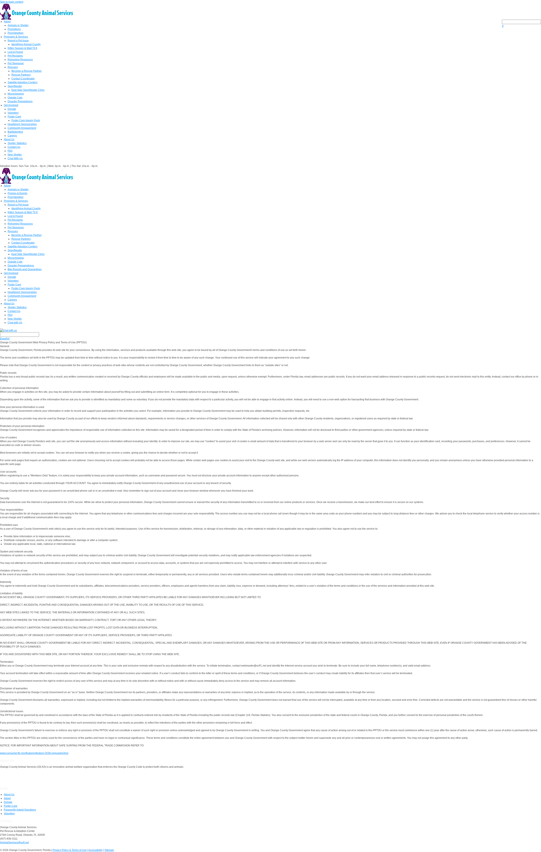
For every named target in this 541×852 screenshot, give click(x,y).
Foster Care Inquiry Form (25, 120)
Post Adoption (15, 32)
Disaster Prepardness (20, 101)
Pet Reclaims (15, 55)
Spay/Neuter (15, 86)
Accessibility (95, 850)
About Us (9, 139)
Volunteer (13, 112)
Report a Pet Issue (18, 40)
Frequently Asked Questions (20, 809)
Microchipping (16, 93)
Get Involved (11, 105)
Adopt (7, 21)
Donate (12, 109)
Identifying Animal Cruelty (26, 44)
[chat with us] (270, 330)
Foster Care (14, 116)
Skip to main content (11, 1)
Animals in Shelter (18, 25)
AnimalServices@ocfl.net (14, 842)
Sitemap (109, 850)
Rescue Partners (21, 74)
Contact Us (14, 147)
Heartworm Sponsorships (22, 124)
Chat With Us (15, 158)
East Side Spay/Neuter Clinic (28, 90)
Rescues (13, 67)
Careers (12, 135)
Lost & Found (15, 51)
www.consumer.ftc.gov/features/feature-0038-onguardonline (34, 753)
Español (5, 338)
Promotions (14, 29)
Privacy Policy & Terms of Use (70, 850)
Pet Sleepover (16, 63)
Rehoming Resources (20, 59)
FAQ (10, 150)
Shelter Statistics (17, 143)
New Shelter (15, 154)
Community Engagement (22, 128)
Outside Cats (15, 97)
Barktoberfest (15, 131)
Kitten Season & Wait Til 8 (22, 48)
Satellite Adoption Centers (22, 82)
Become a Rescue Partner (26, 71)
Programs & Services (16, 36)
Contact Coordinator (23, 78)
